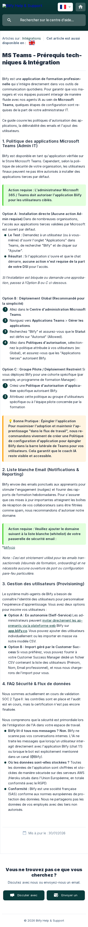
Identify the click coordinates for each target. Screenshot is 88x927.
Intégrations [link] (31, 38)
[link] (32, 43)
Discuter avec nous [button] (27, 896)
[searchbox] (44, 20)
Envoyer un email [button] (69, 896)
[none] (22, 6)
